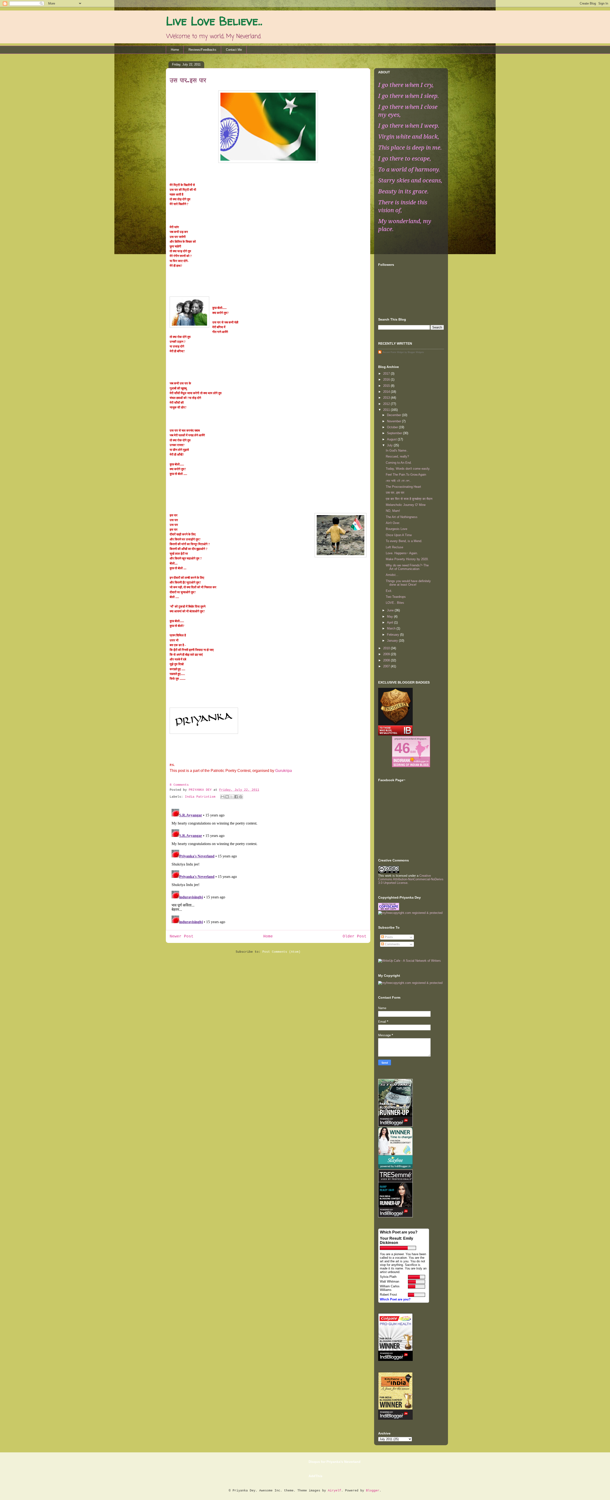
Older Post (354, 936)
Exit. (389, 591)
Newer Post (181, 936)
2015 (387, 386)
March (391, 628)
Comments (392, 944)
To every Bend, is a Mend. (404, 541)
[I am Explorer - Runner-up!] (395, 1125)
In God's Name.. (397, 450)
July (390, 445)
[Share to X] (231, 796)
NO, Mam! (393, 511)
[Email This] (222, 796)
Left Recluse (394, 547)
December (394, 415)
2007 (387, 666)
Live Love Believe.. (214, 21)
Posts (388, 937)
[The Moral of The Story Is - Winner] (395, 1360)
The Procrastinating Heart (403, 486)
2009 (387, 654)
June (391, 610)
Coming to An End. (399, 462)
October (393, 427)
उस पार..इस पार (395, 492)
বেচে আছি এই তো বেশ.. (398, 481)
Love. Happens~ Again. (402, 553)
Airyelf (334, 1490)
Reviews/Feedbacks (202, 49)
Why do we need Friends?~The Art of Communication (407, 567)
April (390, 622)
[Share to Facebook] (236, 796)
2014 (387, 391)
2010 (387, 648)
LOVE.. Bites (395, 602)
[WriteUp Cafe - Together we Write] (409, 960)
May (390, 616)
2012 (387, 404)
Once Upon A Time (399, 535)
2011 (387, 410)
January (393, 640)
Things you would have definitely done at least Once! (408, 583)
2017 (387, 373)
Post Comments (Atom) (281, 952)
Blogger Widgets (416, 352)
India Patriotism (200, 797)
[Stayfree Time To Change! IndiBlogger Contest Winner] (395, 1168)
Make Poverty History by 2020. (407, 559)
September (395, 433)
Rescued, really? (397, 456)
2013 (387, 397)
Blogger (372, 1490)
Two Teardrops (396, 597)
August (392, 439)
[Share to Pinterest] (240, 796)
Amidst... (392, 575)
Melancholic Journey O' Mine (406, 505)
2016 (387, 379)
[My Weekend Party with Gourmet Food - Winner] (395, 1418)
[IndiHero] (395, 734)
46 (402, 748)
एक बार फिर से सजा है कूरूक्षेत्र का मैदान (409, 499)
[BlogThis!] (227, 796)
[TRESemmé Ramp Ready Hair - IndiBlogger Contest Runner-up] (395, 1216)
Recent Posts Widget (393, 352)
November (394, 421)
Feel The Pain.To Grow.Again (406, 474)
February (393, 634)
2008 (387, 660)
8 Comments (179, 785)
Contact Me (234, 49)
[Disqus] (268, 866)
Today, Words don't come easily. (408, 468)
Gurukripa (283, 771)
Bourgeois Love (396, 529)
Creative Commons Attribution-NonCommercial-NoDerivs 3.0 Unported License (410, 879)
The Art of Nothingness (401, 517)
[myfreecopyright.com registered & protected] (410, 913)
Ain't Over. (393, 523)
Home (175, 49)
